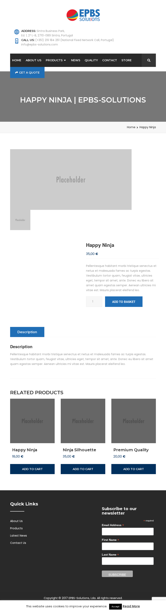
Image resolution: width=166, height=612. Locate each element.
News (75, 60)
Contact (109, 60)
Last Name (110, 555)
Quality (91, 60)
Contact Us (18, 543)
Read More (131, 606)
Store (126, 60)
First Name (110, 540)
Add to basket (123, 302)
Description (27, 332)
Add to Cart (32, 469)
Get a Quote (29, 72)
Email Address (113, 525)
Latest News (18, 536)
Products (54, 60)
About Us (33, 60)
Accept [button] (115, 606)
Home (16, 60)
